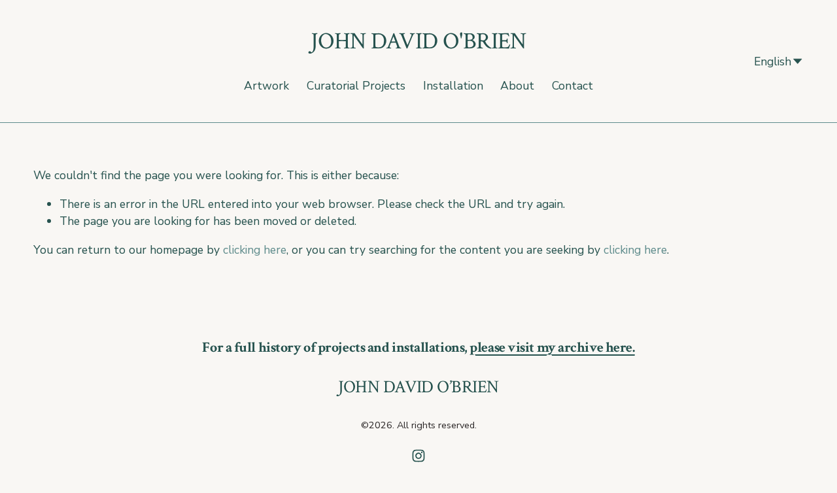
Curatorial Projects (356, 86)
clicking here (254, 250)
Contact (572, 86)
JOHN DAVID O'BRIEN (418, 41)
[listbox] (771, 61)
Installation (453, 86)
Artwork (266, 86)
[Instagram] (418, 455)
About (517, 86)
